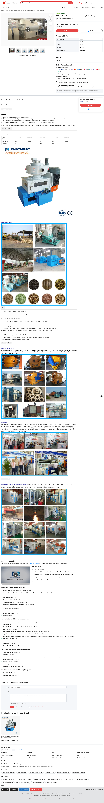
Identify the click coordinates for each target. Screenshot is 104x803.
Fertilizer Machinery (23, 622)
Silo (78, 755)
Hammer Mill (29, 752)
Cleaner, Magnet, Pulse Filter (58, 755)
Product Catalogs (21, 749)
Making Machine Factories (8, 779)
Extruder (28, 757)
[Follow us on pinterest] (100, 789)
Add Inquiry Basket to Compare (28, 55)
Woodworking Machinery (29, 10)
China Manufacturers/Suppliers (41, 793)
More (2, 785)
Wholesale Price (60, 793)
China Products (30, 793)
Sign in (101, 3)
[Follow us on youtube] (97, 789)
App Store (5, 789)
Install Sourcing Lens (36, 789)
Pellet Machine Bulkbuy (52, 782)
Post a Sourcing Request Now (40, 707)
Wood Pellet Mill (40, 10)
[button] (66, 2)
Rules (101, 7)
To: (8, 691)
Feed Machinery (14, 622)
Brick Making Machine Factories (55, 779)
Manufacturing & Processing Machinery (14, 10)
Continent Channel (68, 793)
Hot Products (23, 793)
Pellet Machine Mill (69, 779)
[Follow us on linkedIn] (102, 789)
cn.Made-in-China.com (65, 795)
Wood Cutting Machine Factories (24, 779)
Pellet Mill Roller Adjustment (63, 772)
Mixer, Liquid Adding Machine (83, 752)
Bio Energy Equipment (31, 755)
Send (12, 707)
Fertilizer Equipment (56, 757)
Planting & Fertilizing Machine (36, 772)
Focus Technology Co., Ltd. (42, 798)
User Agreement (60, 798)
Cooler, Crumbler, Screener (7, 755)
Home (2, 10)
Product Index (76, 793)
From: (8, 687)
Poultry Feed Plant (5, 752)
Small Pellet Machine (49, 772)
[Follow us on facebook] (91, 789)
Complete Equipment (42, 622)
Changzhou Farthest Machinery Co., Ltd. (65, 18)
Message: (7, 695)
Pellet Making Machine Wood (38, 782)
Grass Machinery (32, 622)
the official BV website (34, 563)
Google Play (13, 789)
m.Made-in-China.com (55, 795)
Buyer (70, 7)
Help (77, 7)
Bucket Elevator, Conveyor (7, 757)
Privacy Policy (73, 798)
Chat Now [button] (92, 31)
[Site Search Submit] (70, 2)
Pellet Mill (54, 752)
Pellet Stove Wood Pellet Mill (78, 772)
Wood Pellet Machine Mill (8, 782)
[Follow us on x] (93, 789)
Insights (81, 793)
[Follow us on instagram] (95, 789)
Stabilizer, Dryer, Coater (82, 757)
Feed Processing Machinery (9, 772)
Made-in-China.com (46, 795)
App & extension (85, 7)
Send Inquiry (67, 31)
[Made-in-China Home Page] (9, 2)
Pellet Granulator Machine (81, 779)
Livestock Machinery (22, 772)
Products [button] (24, 3)
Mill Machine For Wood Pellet (22, 782)
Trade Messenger (23, 789)
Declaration (67, 798)
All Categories (6, 7)
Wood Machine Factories (39, 779)
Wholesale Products (52, 793)
